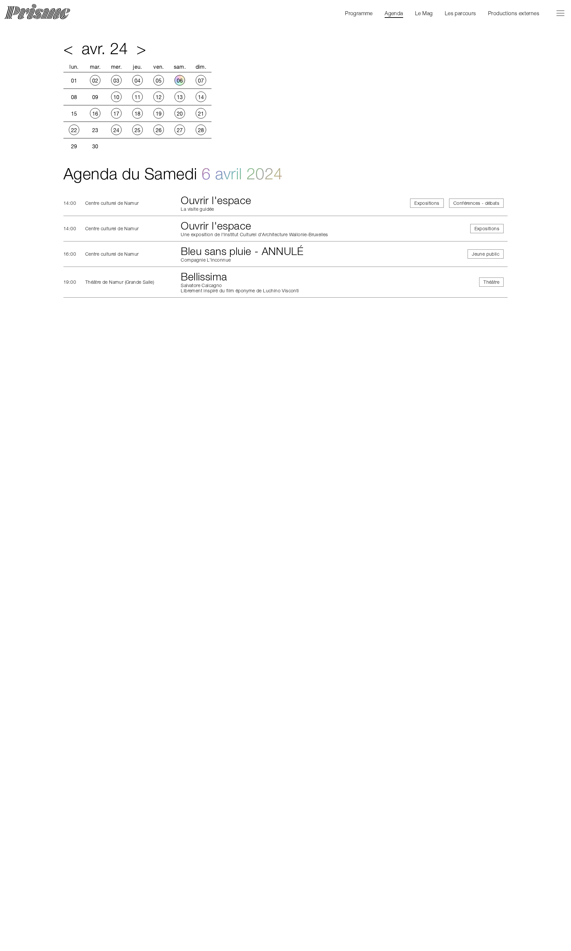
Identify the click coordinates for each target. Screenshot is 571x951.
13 (180, 97)
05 (159, 80)
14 (201, 97)
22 (74, 130)
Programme (359, 13)
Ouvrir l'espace (216, 200)
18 (137, 113)
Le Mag (424, 13)
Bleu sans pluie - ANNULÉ (242, 251)
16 (95, 113)
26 (159, 130)
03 (116, 80)
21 (201, 113)
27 (180, 130)
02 (95, 80)
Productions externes (513, 13)
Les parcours (460, 13)
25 (137, 130)
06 (180, 80)
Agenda (394, 13)
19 (159, 113)
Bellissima (204, 276)
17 (116, 113)
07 (201, 80)
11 (137, 97)
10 (116, 97)
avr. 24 (105, 48)
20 (180, 113)
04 (137, 80)
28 (201, 130)
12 (159, 97)
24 (116, 130)
